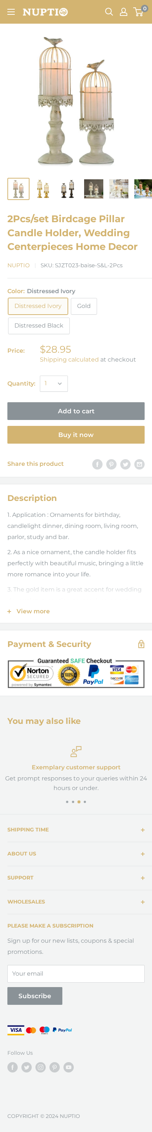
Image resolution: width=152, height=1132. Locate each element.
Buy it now (76, 434)
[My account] (123, 12)
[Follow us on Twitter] (26, 1067)
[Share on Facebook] (97, 464)
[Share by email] (139, 464)
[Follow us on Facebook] (12, 1067)
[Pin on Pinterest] (111, 464)
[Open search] (109, 12)
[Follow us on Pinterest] (54, 1067)
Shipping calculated (69, 359)
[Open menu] (11, 12)
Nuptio (18, 265)
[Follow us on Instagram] (40, 1067)
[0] (138, 11)
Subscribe (34, 996)
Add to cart (76, 411)
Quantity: (21, 383)
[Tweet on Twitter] (125, 464)
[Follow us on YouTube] (68, 1067)
